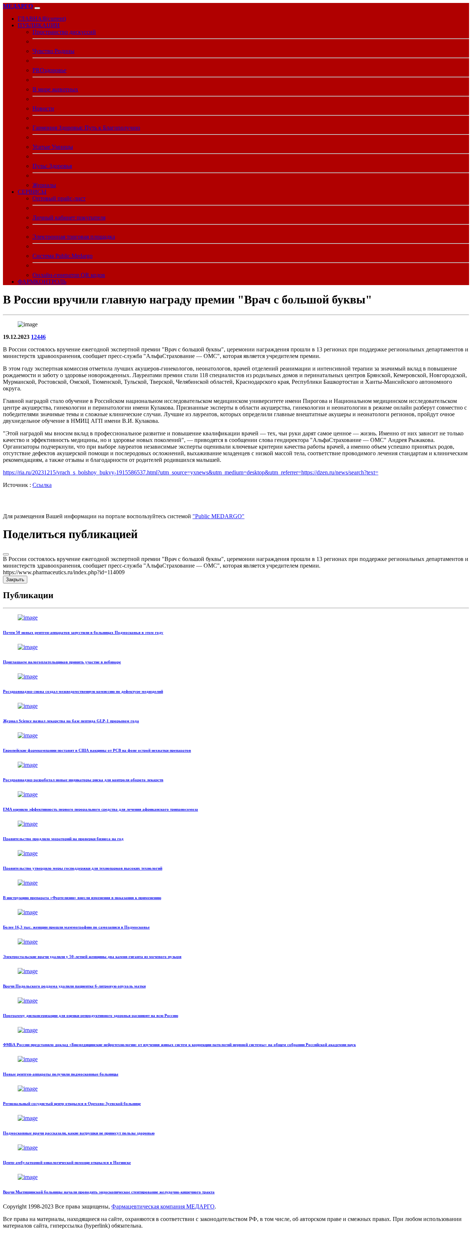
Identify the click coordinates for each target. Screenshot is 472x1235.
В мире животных (55, 89)
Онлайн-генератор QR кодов (68, 275)
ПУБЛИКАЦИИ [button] (39, 25)
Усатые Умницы (52, 147)
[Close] (6, 554)
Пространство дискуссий (64, 32)
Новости (43, 108)
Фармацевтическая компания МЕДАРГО (163, 1206)
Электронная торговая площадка (73, 237)
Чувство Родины (53, 51)
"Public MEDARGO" (218, 516)
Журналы (44, 185)
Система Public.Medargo (62, 256)
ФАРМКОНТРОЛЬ (42, 281)
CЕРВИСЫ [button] (32, 192)
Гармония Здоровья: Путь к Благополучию (86, 127)
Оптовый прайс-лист (59, 198)
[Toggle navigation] (37, 8)
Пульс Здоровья (52, 166)
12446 (38, 337)
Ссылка (42, 485)
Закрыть (15, 579)
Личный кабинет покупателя (68, 217)
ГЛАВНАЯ (42, 18)
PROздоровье (49, 70)
